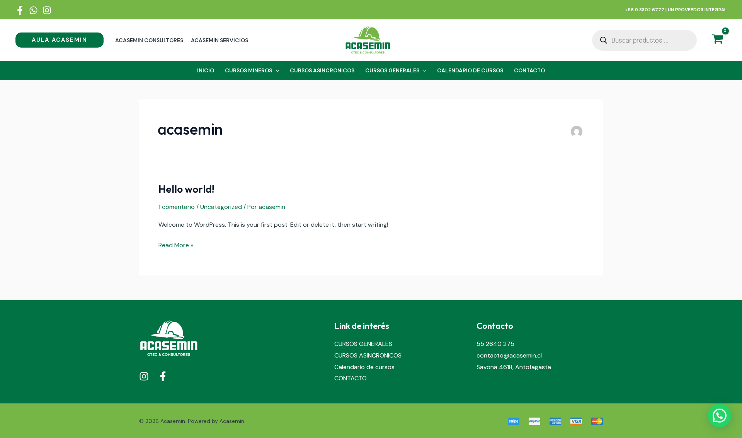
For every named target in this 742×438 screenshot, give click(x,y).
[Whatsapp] (33, 10)
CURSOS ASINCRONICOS (368, 355)
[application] (275, 70)
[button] (59, 40)
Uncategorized (221, 207)
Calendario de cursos (364, 367)
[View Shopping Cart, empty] (717, 40)
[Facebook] (19, 10)
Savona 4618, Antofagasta (514, 367)
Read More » (175, 244)
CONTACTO (350, 378)
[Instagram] (47, 10)
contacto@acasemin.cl (509, 355)
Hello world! (186, 189)
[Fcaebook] (163, 376)
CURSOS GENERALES (363, 344)
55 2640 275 (495, 344)
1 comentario (176, 207)
